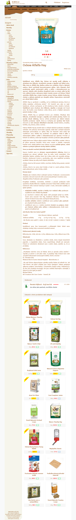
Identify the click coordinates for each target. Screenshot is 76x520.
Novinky (9, 28)
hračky (9, 144)
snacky (10, 55)
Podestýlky (10, 97)
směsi (8, 33)
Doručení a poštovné (14, 9)
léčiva (8, 66)
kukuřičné (9, 113)
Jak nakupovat (33, 9)
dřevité (9, 101)
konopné (9, 115)
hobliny (11, 103)
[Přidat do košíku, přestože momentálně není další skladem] (38, 374)
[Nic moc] (45, 54)
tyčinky (9, 50)
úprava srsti (10, 94)
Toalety (8, 117)
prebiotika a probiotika (13, 69)
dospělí (11, 37)
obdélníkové (10, 119)
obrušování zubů (11, 89)
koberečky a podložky (12, 100)
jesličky (9, 142)
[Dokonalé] (50, 54)
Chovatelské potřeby (28, 62)
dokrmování (10, 64)
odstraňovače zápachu (13, 125)
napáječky (10, 141)
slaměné (9, 111)
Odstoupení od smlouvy (13, 518)
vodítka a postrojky (12, 147)
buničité (9, 110)
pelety (10, 108)
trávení (9, 74)
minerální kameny (11, 67)
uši (8, 92)
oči (8, 91)
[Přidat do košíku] (60, 75)
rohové (9, 122)
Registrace (65, 2)
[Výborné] (48, 54)
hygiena (9, 84)
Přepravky (9, 135)
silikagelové (10, 98)
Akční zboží (10, 25)
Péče (8, 80)
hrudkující (11, 105)
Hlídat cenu (67, 69)
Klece (8, 128)
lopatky (9, 123)
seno (8, 32)
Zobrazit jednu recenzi (46, 60)
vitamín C (9, 75)
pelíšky (9, 149)
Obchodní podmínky (15, 515)
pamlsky (9, 52)
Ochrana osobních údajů (13, 517)
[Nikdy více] (43, 54)
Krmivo (8, 30)
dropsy (10, 53)
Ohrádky (9, 132)
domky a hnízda (11, 145)
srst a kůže (10, 72)
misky (8, 139)
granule (9, 42)
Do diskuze (45, 9)
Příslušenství (10, 137)
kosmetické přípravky (12, 88)
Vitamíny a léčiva (11, 63)
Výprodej (9, 153)
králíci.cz (15, 2)
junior (10, 35)
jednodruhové (11, 59)
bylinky (9, 60)
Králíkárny (9, 130)
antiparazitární (11, 81)
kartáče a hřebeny (12, 86)
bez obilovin (12, 38)
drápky (9, 83)
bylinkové (11, 40)
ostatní (11, 106)
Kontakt (24, 9)
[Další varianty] (38, 322)
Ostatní (8, 151)
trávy (8, 57)
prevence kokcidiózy (12, 71)
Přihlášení (57, 2)
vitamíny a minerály (12, 77)
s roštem (9, 120)
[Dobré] (47, 54)
